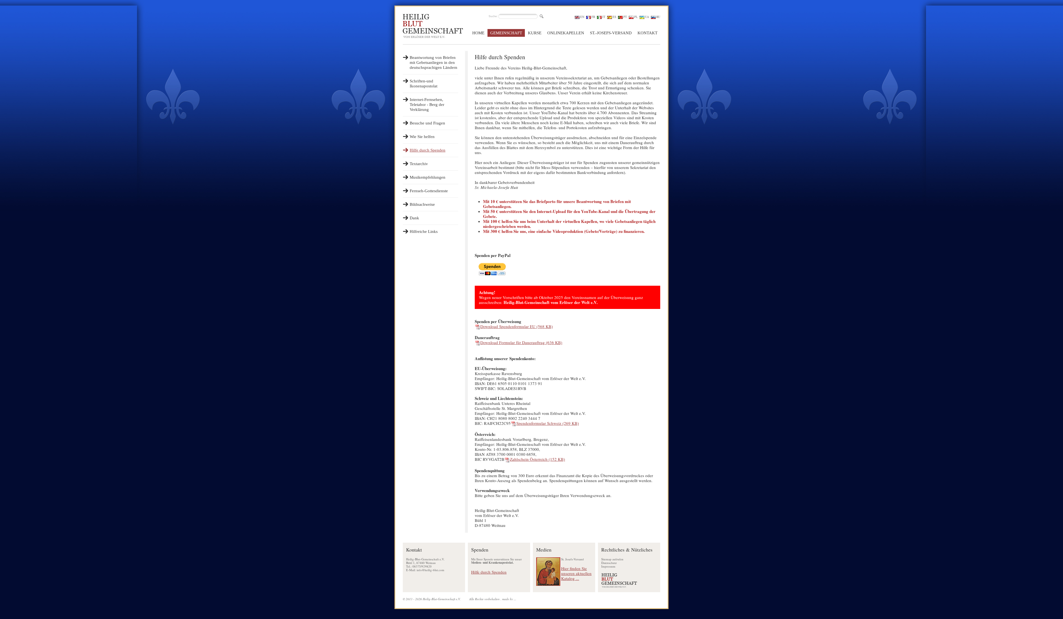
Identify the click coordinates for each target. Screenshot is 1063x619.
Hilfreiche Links (424, 231)
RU (658, 17)
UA (647, 17)
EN (582, 17)
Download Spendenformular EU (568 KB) (516, 326)
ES (614, 17)
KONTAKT (647, 33)
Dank (414, 218)
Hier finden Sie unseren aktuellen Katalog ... (576, 573)
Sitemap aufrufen (612, 559)
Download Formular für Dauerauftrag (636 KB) (521, 342)
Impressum (608, 566)
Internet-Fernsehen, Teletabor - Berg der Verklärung (427, 104)
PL (636, 17)
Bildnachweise (422, 204)
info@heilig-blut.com (430, 570)
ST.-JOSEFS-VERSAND (611, 33)
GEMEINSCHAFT (506, 33)
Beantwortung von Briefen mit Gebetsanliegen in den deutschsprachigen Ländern (433, 62)
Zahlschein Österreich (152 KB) (537, 459)
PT (625, 17)
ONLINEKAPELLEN (565, 33)
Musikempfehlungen (427, 177)
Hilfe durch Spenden (427, 150)
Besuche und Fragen (427, 123)
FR (593, 17)
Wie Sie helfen (422, 136)
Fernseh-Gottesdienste (429, 191)
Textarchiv (419, 164)
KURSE (534, 33)
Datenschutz (609, 563)
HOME (478, 33)
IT (603, 17)
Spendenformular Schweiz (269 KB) (547, 423)
